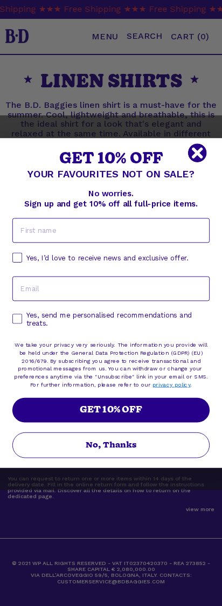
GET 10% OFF (111, 410)
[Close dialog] (197, 153)
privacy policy (171, 384)
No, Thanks (111, 445)
